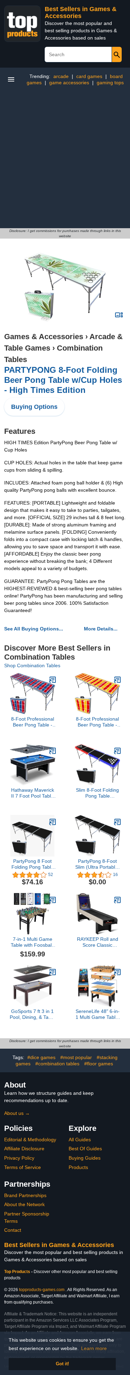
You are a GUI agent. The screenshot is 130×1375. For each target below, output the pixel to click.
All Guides (80, 1139)
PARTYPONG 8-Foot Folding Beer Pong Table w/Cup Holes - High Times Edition (63, 380)
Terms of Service (22, 1167)
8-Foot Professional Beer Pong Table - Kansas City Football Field (97, 722)
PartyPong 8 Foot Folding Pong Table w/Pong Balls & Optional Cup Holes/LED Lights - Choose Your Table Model (32, 864)
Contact (12, 1230)
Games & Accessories (43, 336)
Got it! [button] (62, 1363)
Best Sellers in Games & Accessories (80, 12)
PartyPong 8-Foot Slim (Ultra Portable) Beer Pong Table (97, 864)
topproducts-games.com (41, 1289)
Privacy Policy (19, 1158)
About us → (17, 1113)
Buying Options (34, 406)
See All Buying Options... (33, 628)
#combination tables (57, 1063)
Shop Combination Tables (32, 665)
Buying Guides (85, 1158)
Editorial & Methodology (30, 1139)
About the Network (24, 1204)
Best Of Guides (85, 1148)
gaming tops (110, 82)
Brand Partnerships (25, 1195)
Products (78, 1167)
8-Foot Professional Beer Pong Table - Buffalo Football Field (32, 722)
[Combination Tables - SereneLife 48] (117, 972)
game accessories (69, 82)
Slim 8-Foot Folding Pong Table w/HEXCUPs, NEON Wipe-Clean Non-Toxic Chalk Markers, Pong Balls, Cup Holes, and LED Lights (97, 793)
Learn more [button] (94, 1348)
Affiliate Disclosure (24, 1148)
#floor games (98, 1063)
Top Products (17, 1271)
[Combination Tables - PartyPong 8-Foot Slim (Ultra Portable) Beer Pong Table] (117, 822)
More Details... (101, 628)
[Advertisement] (65, 160)
